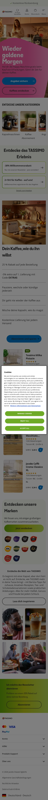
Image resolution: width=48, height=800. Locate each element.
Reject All (24, 421)
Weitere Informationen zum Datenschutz (25, 406)
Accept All (24, 428)
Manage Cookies (24, 414)
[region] (24, 400)
